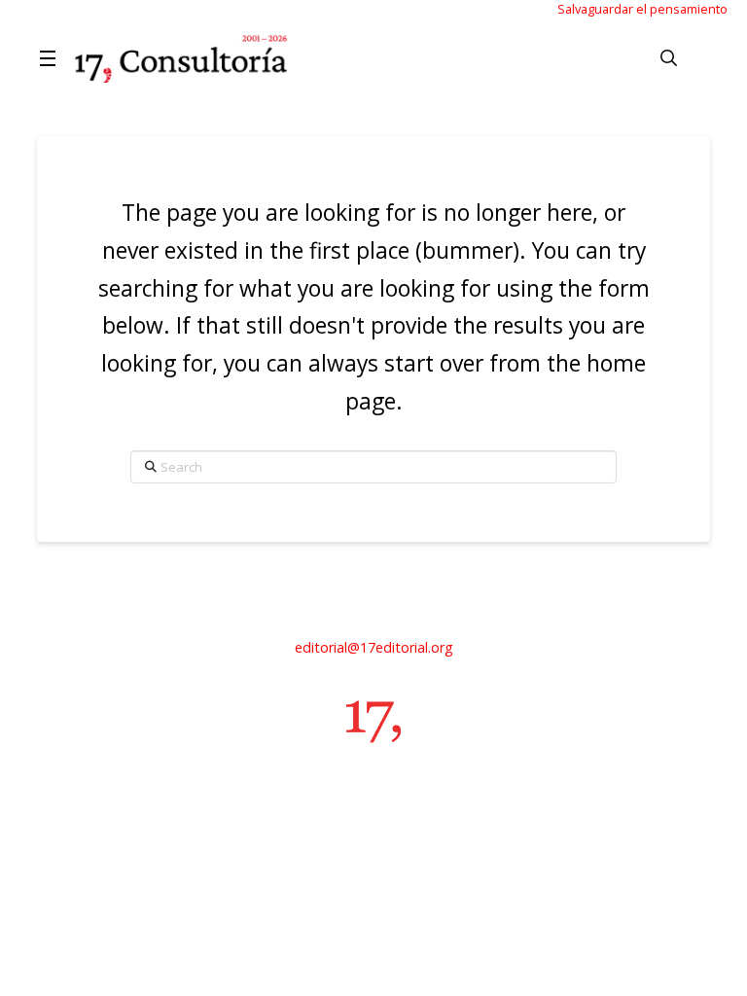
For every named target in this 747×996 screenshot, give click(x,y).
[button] (50, 58)
